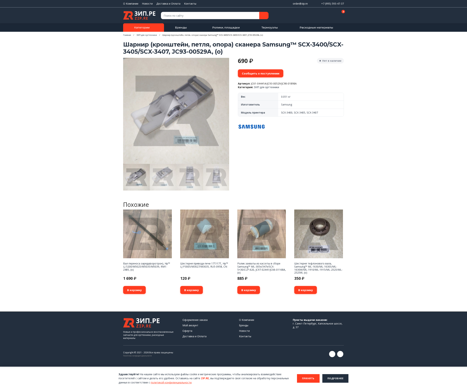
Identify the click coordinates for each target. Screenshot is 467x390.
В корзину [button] (134, 290)
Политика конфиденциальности (137, 355)
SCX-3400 (286, 112)
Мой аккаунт (190, 325)
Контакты (190, 3)
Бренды (181, 27)
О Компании (130, 3)
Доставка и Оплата (168, 3)
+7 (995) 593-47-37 (332, 3)
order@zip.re (300, 3)
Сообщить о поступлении (260, 73)
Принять (308, 378)
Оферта (187, 331)
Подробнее (335, 378)
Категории (142, 27)
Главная (127, 35)
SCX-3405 (299, 112)
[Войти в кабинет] (328, 16)
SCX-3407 (312, 112)
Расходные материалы (316, 27)
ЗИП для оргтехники (146, 35)
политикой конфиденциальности (171, 382)
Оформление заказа (195, 320)
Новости (147, 3)
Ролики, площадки (226, 27)
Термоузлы (269, 27)
